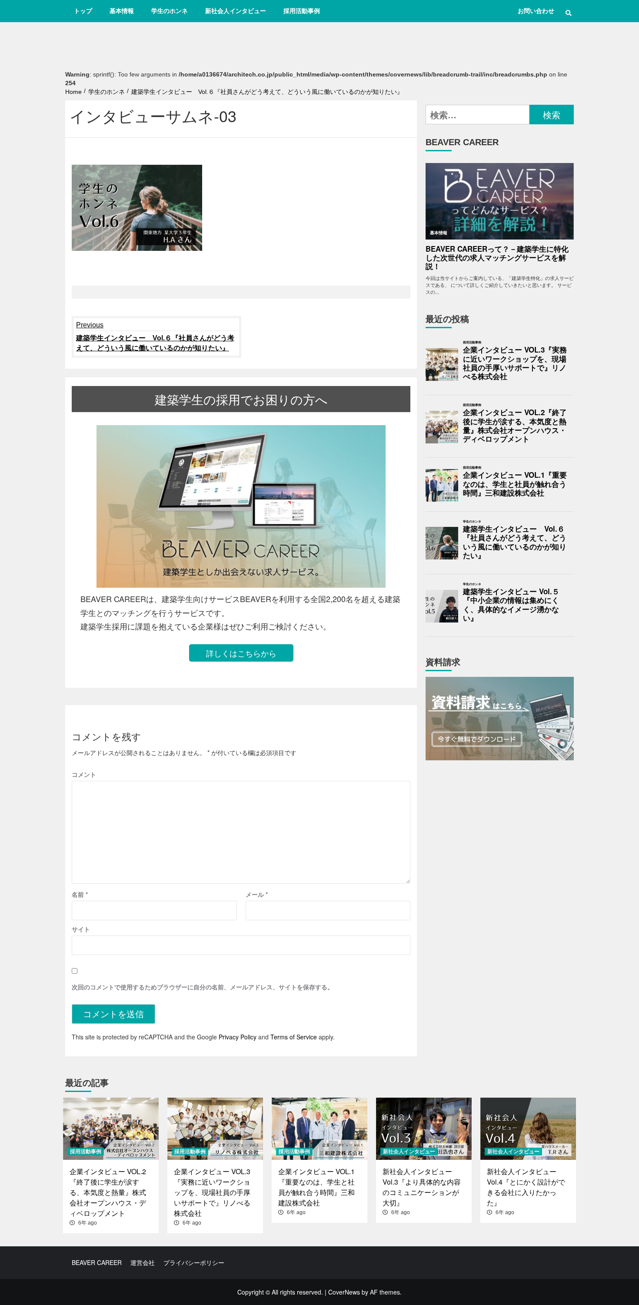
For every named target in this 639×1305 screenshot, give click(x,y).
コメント (84, 774)
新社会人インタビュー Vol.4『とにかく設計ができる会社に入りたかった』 (526, 1187)
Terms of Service (293, 1036)
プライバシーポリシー (193, 1262)
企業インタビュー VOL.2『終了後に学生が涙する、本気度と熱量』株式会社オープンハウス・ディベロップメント (515, 426)
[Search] (568, 13)
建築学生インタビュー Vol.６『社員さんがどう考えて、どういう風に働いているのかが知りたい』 (155, 336)
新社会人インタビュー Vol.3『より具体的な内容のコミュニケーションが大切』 (422, 1187)
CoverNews (344, 1292)
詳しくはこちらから (241, 653)
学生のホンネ (169, 10)
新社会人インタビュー (235, 10)
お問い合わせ (536, 10)
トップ (83, 10)
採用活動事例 (301, 10)
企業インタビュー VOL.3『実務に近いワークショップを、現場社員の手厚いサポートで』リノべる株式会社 (515, 363)
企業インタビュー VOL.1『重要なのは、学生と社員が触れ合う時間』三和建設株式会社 (515, 484)
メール (257, 894)
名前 (80, 894)
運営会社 (142, 1262)
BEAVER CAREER (97, 1262)
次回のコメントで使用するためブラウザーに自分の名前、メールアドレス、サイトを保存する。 (202, 986)
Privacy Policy (237, 1036)
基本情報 (122, 10)
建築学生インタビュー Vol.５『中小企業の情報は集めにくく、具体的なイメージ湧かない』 (511, 605)
